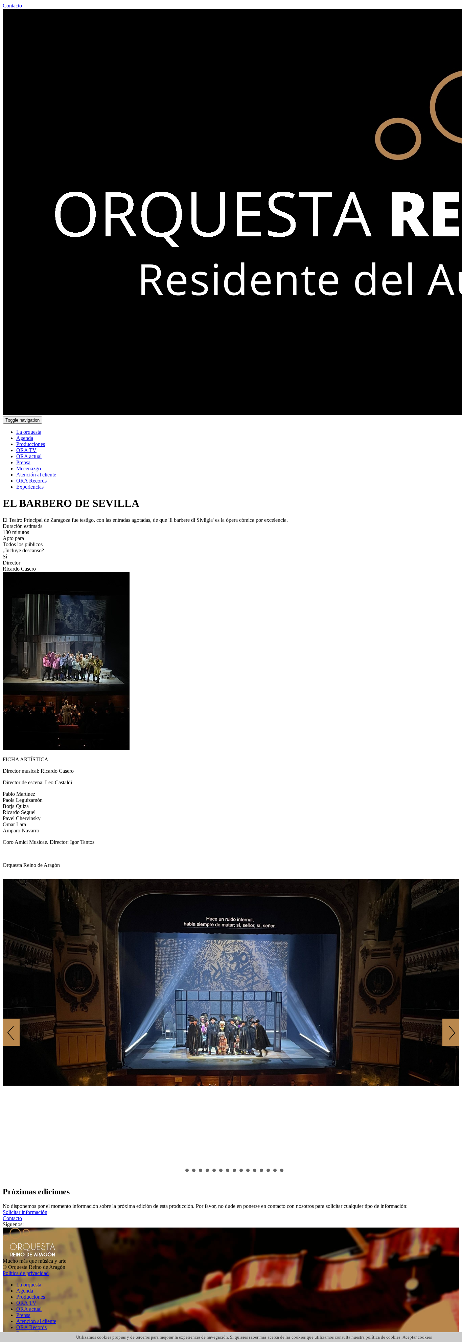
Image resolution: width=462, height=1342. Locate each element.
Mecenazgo (28, 468)
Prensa (23, 462)
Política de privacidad (26, 1273)
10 (241, 1170)
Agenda (24, 438)
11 (248, 1170)
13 (261, 1170)
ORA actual (29, 456)
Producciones (30, 444)
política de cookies (383, 1337)
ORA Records (31, 481)
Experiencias (30, 487)
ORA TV (26, 450)
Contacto (12, 5)
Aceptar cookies (417, 1337)
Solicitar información (25, 1212)
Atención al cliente (36, 474)
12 (254, 1170)
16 (281, 1170)
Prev (11, 1032)
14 (268, 1170)
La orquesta (28, 432)
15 (275, 1170)
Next (450, 1032)
